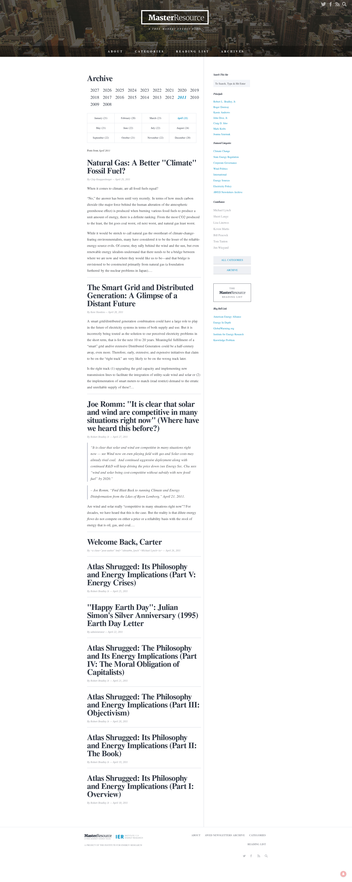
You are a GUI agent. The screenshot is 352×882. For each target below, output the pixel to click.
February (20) (128, 118)
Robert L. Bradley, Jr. (224, 101)
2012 (169, 97)
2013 (157, 97)
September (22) (101, 137)
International (220, 174)
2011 (182, 97)
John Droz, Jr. (220, 118)
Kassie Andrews (221, 112)
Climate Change (221, 151)
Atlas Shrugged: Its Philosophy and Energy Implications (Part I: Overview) (140, 786)
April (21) (182, 118)
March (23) (155, 118)
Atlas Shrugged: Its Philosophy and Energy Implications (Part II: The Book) (142, 745)
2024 (132, 90)
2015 (132, 97)
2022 (157, 90)
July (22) (155, 128)
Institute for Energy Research (228, 334)
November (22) (156, 137)
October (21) (128, 137)
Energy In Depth (222, 322)
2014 (144, 97)
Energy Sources (221, 180)
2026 (107, 90)
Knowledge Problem (224, 340)
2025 (119, 90)
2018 (94, 97)
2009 (94, 104)
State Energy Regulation (226, 157)
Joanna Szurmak (221, 134)
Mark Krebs (219, 128)
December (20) (182, 137)
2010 (194, 97)
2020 (182, 90)
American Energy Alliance (227, 316)
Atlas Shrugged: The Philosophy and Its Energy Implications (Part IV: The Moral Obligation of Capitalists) (142, 660)
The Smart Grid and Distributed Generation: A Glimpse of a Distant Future (140, 295)
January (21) (100, 118)
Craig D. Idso (220, 123)
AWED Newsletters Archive (227, 192)
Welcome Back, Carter (124, 541)
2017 (107, 97)
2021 (169, 90)
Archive (232, 270)
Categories (149, 51)
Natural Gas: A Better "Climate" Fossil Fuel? (141, 166)
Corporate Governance (225, 162)
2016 (119, 97)
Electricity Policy (222, 186)
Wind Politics (220, 168)
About (115, 51)
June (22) (128, 128)
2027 (94, 90)
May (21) (101, 128)
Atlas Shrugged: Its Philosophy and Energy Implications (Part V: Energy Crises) (141, 574)
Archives (232, 51)
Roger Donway (221, 107)
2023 (144, 90)
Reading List (192, 51)
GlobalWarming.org (223, 328)
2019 (194, 90)
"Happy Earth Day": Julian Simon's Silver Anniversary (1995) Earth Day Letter (142, 615)
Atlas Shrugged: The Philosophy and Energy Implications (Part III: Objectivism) (143, 704)
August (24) (183, 128)
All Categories (232, 260)
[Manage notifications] (343, 874)
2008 (107, 104)
